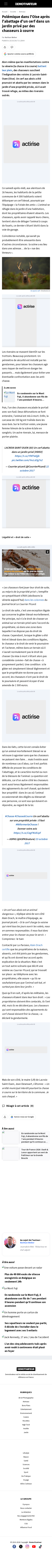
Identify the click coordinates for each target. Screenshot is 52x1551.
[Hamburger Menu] (6, 3)
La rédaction (26, 1512)
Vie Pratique (26, 1476)
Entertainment (26, 1409)
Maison (26, 1457)
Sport (26, 1472)
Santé (26, 1460)
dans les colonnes (34, 600)
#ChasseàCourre (24, 816)
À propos (26, 1504)
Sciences (26, 1464)
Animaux (22, 11)
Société (26, 1468)
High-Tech (26, 1424)
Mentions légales (26, 1519)
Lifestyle (26, 1453)
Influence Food (26, 1527)
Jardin (26, 1432)
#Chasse (9, 816)
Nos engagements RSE (26, 1516)
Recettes (26, 1421)
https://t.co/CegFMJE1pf (27, 833)
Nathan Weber (11, 37)
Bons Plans (26, 1405)
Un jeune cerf (35, 291)
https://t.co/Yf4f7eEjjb (27, 456)
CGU (26, 1523)
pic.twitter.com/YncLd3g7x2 (27, 460)
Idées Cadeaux (26, 1483)
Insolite (26, 1428)
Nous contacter (26, 1508)
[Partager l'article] (5, 47)
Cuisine (26, 1417)
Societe (13, 11)
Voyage (26, 1480)
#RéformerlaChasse (26, 824)
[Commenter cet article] (12, 47)
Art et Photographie (26, 1398)
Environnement (26, 1413)
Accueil (4, 11)
